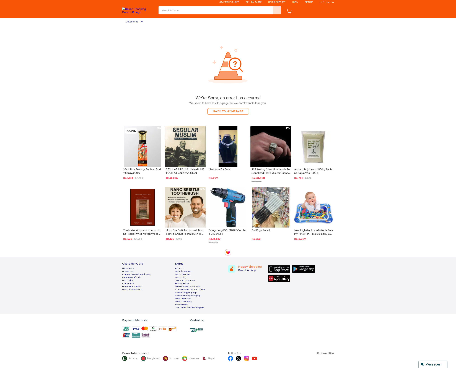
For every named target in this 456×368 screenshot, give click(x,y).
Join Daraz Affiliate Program (189, 308)
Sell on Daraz (181, 305)
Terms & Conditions (185, 280)
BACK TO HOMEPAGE (228, 111)
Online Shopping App (185, 292)
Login (295, 2)
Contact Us (128, 283)
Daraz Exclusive (183, 298)
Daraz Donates (182, 274)
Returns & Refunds (131, 277)
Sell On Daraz (253, 2)
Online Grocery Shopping (188, 295)
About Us (179, 268)
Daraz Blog (180, 277)
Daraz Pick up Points (132, 289)
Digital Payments (183, 271)
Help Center (128, 268)
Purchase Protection (132, 286)
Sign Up (309, 2)
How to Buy (128, 271)
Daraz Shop (128, 280)
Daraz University (183, 302)
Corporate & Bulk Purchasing (136, 274)
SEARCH (277, 10)
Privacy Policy (182, 283)
